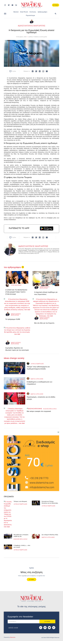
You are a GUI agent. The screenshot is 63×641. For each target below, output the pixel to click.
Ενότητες (33, 12)
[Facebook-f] (5, 5)
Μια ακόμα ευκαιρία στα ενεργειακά (39, 411)
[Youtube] (12, 5)
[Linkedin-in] (16, 5)
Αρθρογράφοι (42, 12)
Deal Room (24, 12)
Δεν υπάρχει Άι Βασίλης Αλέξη (50, 534)
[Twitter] (9, 5)
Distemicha (12, 637)
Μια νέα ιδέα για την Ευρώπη (44, 323)
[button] (55, 13)
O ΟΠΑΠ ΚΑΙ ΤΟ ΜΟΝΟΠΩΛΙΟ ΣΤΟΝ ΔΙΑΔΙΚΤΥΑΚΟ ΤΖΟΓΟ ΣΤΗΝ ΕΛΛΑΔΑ (16, 292)
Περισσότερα (30, 15)
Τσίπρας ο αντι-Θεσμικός (20, 501)
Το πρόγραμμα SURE (13, 319)
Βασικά (16, 12)
